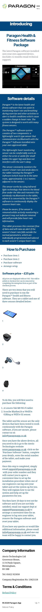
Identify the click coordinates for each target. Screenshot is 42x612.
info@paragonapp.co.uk (14, 435)
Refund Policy (9, 592)
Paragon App (15, 603)
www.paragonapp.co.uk (14, 449)
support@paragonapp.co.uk (22, 469)
